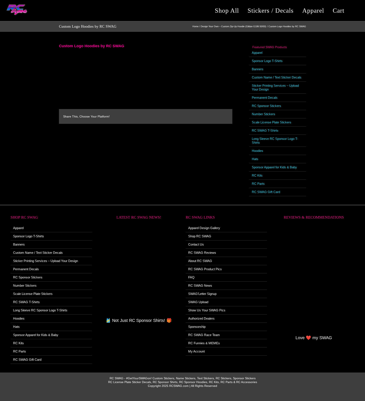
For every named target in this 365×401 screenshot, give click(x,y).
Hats (255, 159)
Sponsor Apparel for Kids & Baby (274, 167)
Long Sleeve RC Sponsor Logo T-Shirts (40, 310)
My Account (196, 351)
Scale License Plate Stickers (271, 122)
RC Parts (258, 183)
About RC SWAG (200, 261)
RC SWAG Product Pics (205, 269)
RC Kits (257, 175)
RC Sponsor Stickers (266, 106)
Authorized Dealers (201, 318)
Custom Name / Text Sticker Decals (276, 77)
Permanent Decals (265, 97)
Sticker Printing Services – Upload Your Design (45, 261)
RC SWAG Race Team (204, 335)
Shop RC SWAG (199, 236)
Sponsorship (197, 326)
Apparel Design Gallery (204, 228)
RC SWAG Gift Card (266, 192)
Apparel (257, 52)
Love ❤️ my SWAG (314, 337)
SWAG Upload (198, 302)
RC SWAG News (200, 285)
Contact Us (196, 244)
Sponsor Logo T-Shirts (267, 61)
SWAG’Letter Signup (202, 294)
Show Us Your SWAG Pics (206, 310)
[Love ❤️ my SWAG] (314, 279)
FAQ (191, 277)
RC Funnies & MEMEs (204, 343)
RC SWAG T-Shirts (265, 130)
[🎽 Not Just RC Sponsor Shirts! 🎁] (139, 271)
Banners (257, 69)
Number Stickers (263, 114)
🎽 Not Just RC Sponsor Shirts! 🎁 (139, 320)
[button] (355, 10)
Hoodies (257, 151)
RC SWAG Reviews (202, 252)
